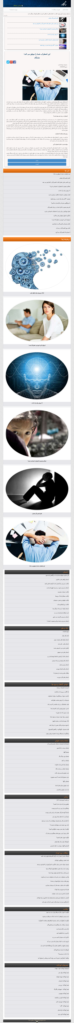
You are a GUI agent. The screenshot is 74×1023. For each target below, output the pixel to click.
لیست (37, 164)
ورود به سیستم (13, 9)
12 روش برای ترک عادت (52, 34)
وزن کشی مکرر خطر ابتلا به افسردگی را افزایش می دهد (45, 23)
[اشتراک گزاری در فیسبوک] (14, 61)
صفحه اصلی (65, 9)
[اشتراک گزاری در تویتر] (8, 61)
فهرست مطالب (56, 9)
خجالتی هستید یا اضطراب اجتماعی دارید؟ (49, 29)
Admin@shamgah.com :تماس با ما (37, 1020)
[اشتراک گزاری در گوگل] (11, 61)
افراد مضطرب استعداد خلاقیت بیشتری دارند (48, 39)
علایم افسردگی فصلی (53, 18)
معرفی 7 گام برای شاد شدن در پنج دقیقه (49, 45)
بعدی (37, 160)
